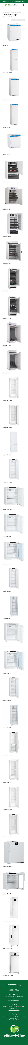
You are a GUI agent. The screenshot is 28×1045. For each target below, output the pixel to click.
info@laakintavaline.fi (14, 990)
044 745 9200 (15, 989)
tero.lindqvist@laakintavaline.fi (14, 1019)
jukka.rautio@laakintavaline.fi (14, 1000)
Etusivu (4, 12)
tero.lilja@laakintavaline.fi (14, 1010)
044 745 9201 (15, 1008)
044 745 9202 (15, 1018)
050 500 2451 (15, 999)
